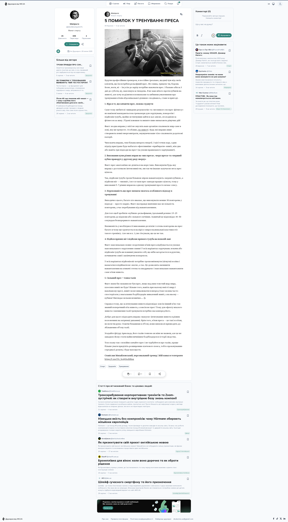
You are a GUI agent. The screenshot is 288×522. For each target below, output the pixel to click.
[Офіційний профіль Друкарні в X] (281, 519)
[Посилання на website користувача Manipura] (58, 51)
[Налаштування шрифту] (181, 14)
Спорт (102, 366)
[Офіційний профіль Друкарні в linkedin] (284, 519)
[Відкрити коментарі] (139, 374)
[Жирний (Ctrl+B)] (197, 35)
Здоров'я (112, 366)
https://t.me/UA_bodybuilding (119, 359)
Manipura (74, 24)
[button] (178, 4)
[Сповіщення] (178, 3)
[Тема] (273, 3)
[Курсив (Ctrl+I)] (202, 35)
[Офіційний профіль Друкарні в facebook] (273, 519)
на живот (143, 129)
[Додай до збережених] (90, 66)
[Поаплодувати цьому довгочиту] (128, 374)
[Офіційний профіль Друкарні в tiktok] (277, 519)
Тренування (124, 366)
